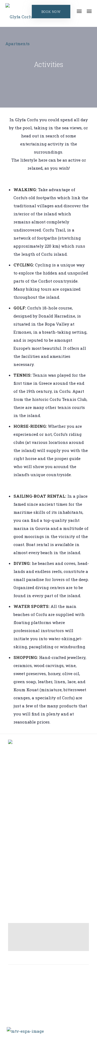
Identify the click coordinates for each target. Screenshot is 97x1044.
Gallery (50, 776)
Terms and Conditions (51, 795)
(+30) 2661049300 (53, 864)
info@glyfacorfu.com (55, 897)
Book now (50, 814)
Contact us (50, 805)
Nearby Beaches (51, 786)
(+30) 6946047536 (54, 884)
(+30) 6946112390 (54, 877)
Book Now (51, 11)
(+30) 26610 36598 (53, 871)
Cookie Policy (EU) (51, 823)
